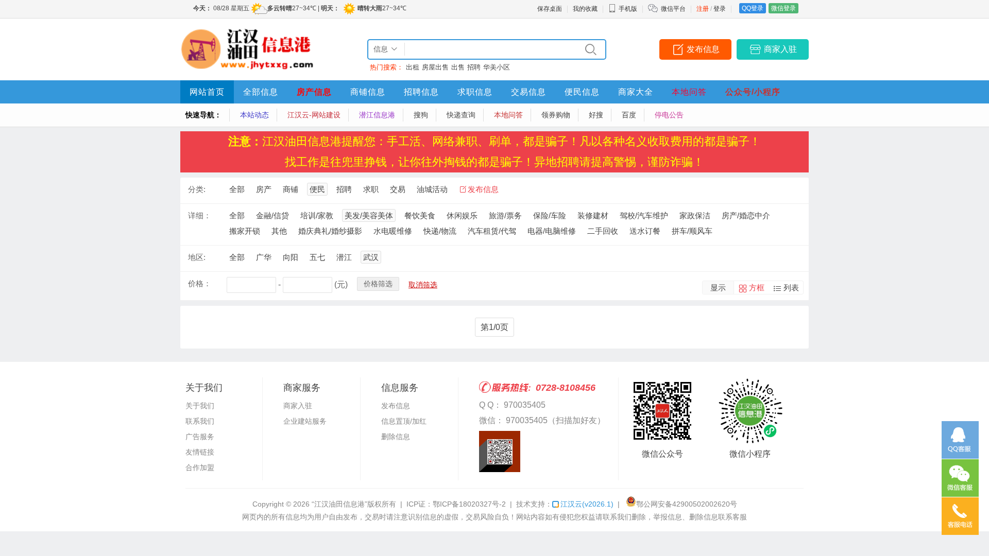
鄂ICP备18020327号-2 (469, 504)
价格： (199, 283)
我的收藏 (585, 8)
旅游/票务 (505, 215)
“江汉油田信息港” (339, 504)
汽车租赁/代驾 (492, 231)
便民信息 (582, 92)
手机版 (628, 8)
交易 (397, 189)
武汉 (371, 257)
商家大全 (635, 92)
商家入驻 (780, 49)
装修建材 (592, 215)
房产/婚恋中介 (746, 215)
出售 (458, 67)
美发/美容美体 (369, 215)
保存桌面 (549, 8)
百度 (629, 115)
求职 (371, 189)
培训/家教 (316, 215)
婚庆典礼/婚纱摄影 (330, 231)
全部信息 (260, 92)
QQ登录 (752, 8)
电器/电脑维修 (551, 231)
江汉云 (586, 504)
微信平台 (673, 8)
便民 (317, 189)
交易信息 (528, 92)
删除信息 (395, 436)
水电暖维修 (392, 231)
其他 (279, 231)
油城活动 (432, 189)
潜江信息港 (377, 115)
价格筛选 (378, 284)
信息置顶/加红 (404, 421)
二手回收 (602, 231)
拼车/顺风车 (692, 231)
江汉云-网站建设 (313, 115)
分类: (197, 189)
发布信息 (703, 49)
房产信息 (314, 92)
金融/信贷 (272, 215)
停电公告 (669, 115)
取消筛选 (422, 285)
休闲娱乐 (462, 215)
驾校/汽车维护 (644, 215)
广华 (263, 257)
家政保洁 (694, 215)
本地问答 (689, 92)
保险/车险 (549, 215)
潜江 (344, 257)
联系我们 (199, 421)
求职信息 (474, 92)
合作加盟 (199, 467)
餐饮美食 (419, 215)
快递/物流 (439, 231)
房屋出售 (435, 67)
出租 (412, 67)
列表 (791, 287)
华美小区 (496, 67)
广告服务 (199, 436)
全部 (237, 189)
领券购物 (555, 115)
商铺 (290, 189)
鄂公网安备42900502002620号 (686, 504)
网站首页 (207, 92)
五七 (317, 257)
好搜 (596, 115)
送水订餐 (644, 231)
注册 (702, 8)
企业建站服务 (305, 421)
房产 (263, 189)
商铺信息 (367, 92)
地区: (197, 257)
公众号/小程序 (752, 92)
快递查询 (461, 115)
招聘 (474, 67)
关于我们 (199, 406)
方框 (756, 287)
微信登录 (783, 8)
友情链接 (199, 452)
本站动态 (254, 115)
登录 (719, 8)
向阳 (290, 257)
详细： (199, 215)
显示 (718, 287)
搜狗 (421, 115)
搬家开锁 (244, 231)
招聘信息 (421, 92)
